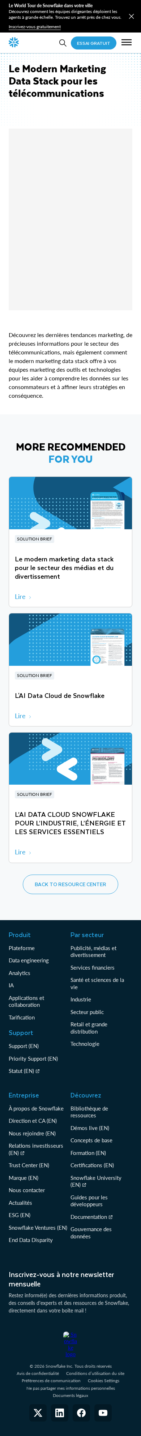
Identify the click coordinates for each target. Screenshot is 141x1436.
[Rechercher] (63, 43)
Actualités (20, 1202)
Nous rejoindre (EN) (32, 1133)
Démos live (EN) (89, 1128)
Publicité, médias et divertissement (93, 951)
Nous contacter (27, 1190)
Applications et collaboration (26, 1001)
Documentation (88, 1216)
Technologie (84, 1043)
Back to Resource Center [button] (70, 884)
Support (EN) (24, 1046)
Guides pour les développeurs (89, 1201)
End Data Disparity (31, 1240)
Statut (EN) (21, 1071)
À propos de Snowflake (36, 1108)
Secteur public (87, 1012)
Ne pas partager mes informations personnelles (70, 1388)
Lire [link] (20, 596)
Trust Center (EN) (29, 1165)
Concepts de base (91, 1140)
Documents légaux (70, 1395)
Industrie (80, 999)
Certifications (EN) (92, 1165)
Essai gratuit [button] (93, 43)
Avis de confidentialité (38, 1373)
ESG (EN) (19, 1215)
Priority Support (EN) (33, 1058)
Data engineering (29, 960)
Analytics (19, 973)
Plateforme (22, 948)
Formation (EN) (88, 1153)
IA (11, 985)
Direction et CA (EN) (33, 1120)
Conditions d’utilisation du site (95, 1373)
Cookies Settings (103, 1380)
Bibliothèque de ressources (89, 1112)
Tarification (22, 1017)
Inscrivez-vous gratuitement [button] (35, 26)
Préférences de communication (51, 1380)
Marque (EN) (23, 1177)
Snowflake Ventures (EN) (38, 1227)
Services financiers (92, 967)
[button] (131, 16)
